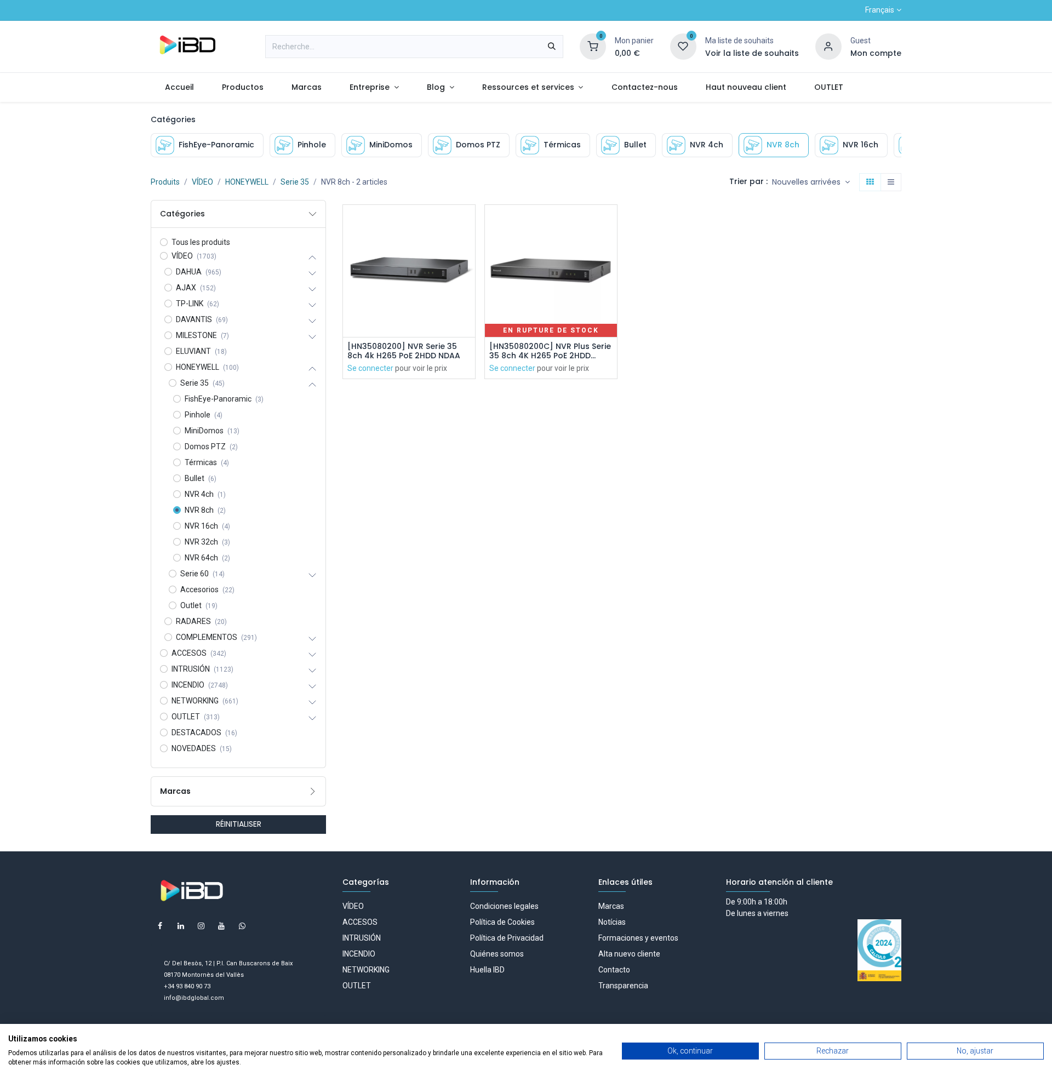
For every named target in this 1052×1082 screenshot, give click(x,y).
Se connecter (370, 368)
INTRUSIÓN (361, 938)
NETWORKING (366, 969)
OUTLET (356, 985)
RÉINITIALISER (238, 823)
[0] (593, 46)
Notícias (612, 922)
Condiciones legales (504, 906)
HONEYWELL (246, 182)
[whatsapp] (242, 926)
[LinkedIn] (180, 926)
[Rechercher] (552, 47)
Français (879, 9)
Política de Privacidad (507, 938)
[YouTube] (221, 926)
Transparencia (623, 985)
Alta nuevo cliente (629, 953)
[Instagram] (201, 926)
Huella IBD (487, 969)
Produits (165, 182)
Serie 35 (295, 182)
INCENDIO (358, 953)
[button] (810, 182)
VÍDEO (202, 182)
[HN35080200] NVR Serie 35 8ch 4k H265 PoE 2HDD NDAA (403, 351)
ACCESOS (360, 922)
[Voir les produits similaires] (468, 296)
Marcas (611, 906)
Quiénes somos (497, 953)
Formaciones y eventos (638, 938)
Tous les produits (200, 242)
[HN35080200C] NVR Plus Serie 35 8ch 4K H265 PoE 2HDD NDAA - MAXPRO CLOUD (550, 351)
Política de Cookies (502, 922)
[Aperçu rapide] (468, 222)
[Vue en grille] (870, 182)
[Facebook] (160, 926)
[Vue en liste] (891, 182)
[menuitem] (179, 87)
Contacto (614, 969)
